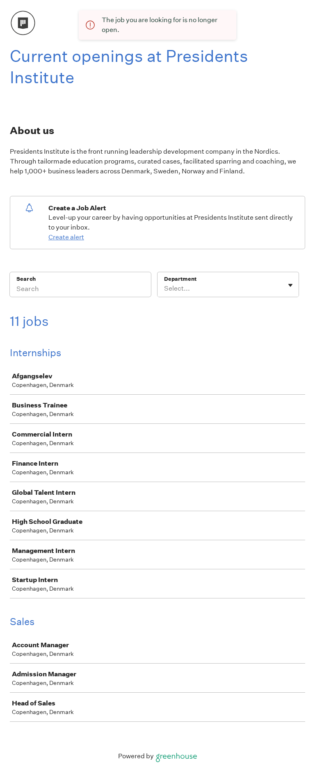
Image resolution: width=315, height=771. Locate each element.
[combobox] (164, 288)
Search (26, 278)
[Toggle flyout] (290, 285)
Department (180, 278)
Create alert (66, 237)
